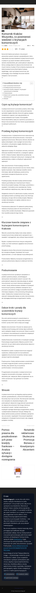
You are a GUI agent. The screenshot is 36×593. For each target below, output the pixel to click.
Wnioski (6, 98)
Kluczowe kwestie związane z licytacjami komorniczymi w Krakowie (15, 90)
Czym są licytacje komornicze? (12, 85)
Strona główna (5, 6)
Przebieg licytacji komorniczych (12, 87)
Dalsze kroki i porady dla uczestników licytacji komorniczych (16, 95)
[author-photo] (18, 474)
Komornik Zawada (14, 548)
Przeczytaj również (19, 588)
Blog (11, 6)
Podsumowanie (8, 93)
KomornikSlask (16, 546)
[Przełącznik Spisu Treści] (31, 83)
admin (5, 45)
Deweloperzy (18, 539)
